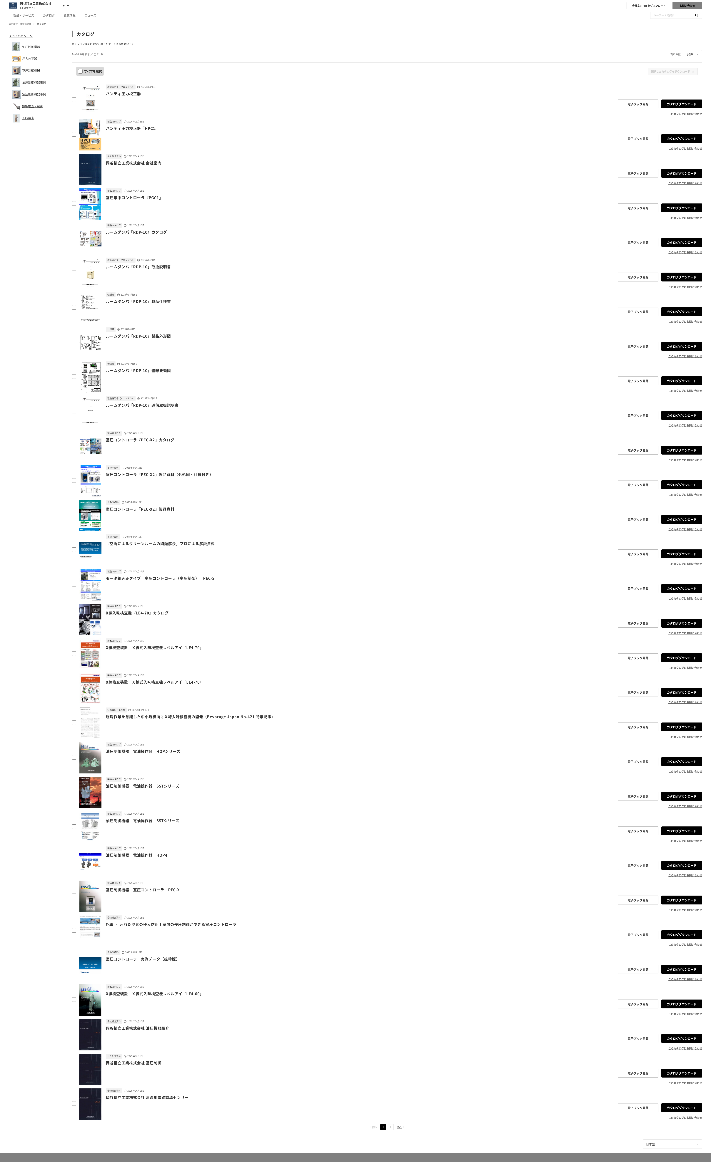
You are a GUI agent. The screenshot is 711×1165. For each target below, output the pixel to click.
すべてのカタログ (21, 36)
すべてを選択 (93, 71)
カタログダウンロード (682, 104)
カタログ (49, 15)
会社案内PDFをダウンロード (649, 5)
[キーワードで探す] (697, 15)
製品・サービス (23, 15)
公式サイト (30, 8)
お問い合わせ (687, 5)
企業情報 (70, 15)
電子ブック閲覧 (638, 104)
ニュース (90, 15)
